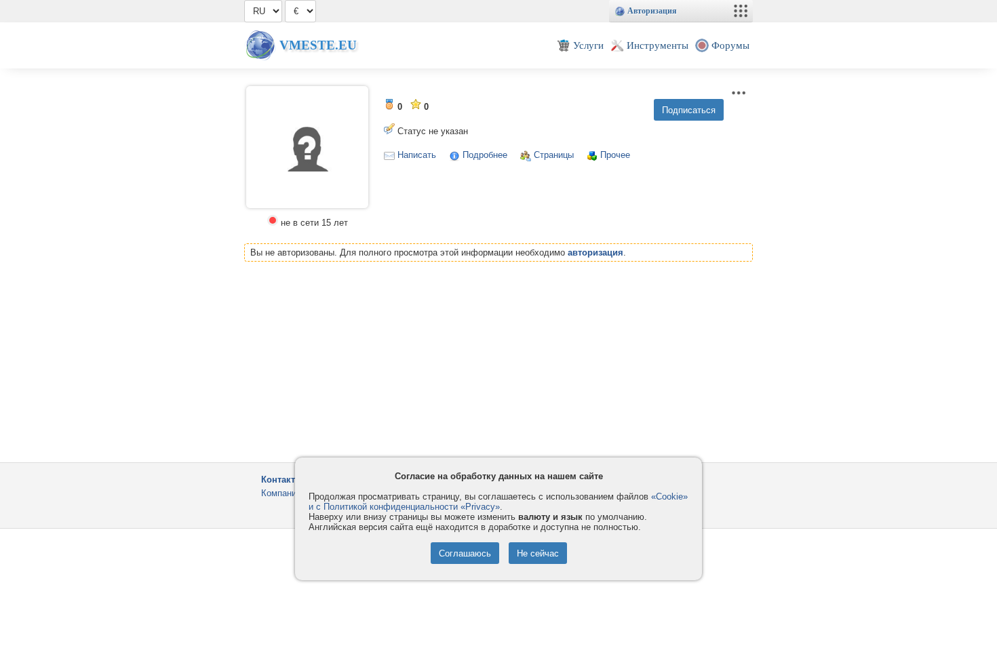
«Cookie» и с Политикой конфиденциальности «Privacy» (498, 501)
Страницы (554, 155)
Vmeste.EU (318, 45)
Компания (281, 493)
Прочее (615, 155)
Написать (416, 155)
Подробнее (485, 155)
